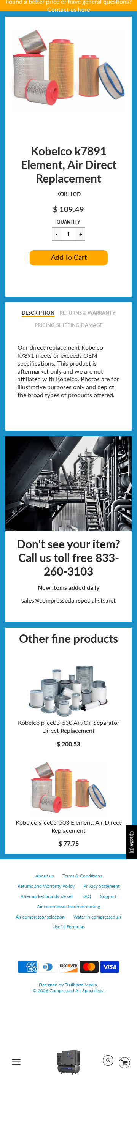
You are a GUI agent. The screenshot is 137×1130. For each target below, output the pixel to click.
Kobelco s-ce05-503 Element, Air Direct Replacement (68, 826)
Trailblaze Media (81, 985)
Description (38, 313)
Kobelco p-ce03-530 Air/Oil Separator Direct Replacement (68, 726)
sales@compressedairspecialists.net (68, 600)
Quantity (68, 222)
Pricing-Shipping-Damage (68, 325)
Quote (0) (132, 842)
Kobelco (68, 194)
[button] (69, 257)
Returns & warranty (87, 313)
